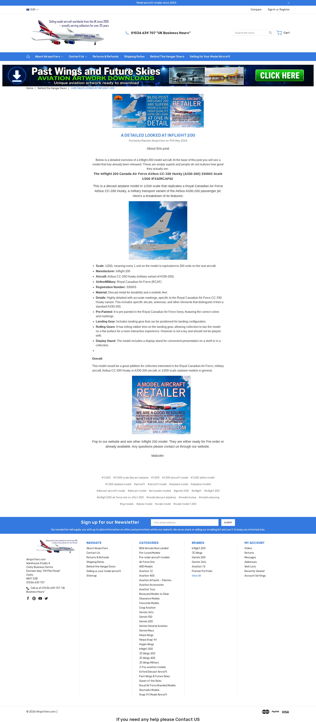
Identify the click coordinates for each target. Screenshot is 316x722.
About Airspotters (48, 56)
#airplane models (201, 484)
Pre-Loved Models (149, 552)
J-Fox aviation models (152, 667)
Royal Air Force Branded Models (157, 685)
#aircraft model (157, 484)
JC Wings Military (149, 662)
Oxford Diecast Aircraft (153, 671)
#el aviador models (160, 490)
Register (285, 9)
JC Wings (197, 552)
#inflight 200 (212, 490)
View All (196, 575)
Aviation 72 (146, 571)
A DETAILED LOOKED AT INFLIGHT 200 (158, 135)
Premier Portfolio (202, 571)
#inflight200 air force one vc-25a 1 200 (120, 497)
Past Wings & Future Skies (154, 676)
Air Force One (147, 562)
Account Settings (255, 575)
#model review (187, 497)
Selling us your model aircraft (210, 56)
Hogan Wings (146, 644)
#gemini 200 (181, 490)
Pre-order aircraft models (154, 557)
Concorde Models (149, 603)
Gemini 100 (145, 616)
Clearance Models (149, 598)
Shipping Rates (134, 56)
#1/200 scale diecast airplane (130, 477)
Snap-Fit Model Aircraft (153, 694)
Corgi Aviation (147, 607)
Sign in (271, 9)
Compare (256, 9)
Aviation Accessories (151, 584)
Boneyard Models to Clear (154, 594)
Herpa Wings (146, 635)
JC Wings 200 (147, 653)
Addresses (250, 562)
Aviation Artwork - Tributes (155, 580)
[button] (158, 75)
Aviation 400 (147, 575)
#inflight (196, 490)
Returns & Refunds (106, 56)
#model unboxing (209, 497)
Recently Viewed (254, 571)
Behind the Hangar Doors (167, 56)
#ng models (127, 504)
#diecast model (137, 490)
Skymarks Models (149, 690)
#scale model (163, 504)
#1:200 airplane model (118, 484)
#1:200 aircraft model (175, 477)
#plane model (144, 504)
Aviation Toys (147, 589)
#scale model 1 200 (184, 504)
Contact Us (77, 56)
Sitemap (91, 575)
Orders (248, 548)
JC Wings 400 (147, 658)
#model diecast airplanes (161, 497)
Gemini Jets (146, 612)
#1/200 (106, 477)
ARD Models (146, 566)
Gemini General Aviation (153, 626)
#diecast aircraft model (111, 490)
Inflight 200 (146, 648)
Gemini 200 (146, 621)
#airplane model (178, 484)
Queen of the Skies (150, 680)
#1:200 (155, 477)
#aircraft (139, 484)
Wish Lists (250, 566)
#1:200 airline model (203, 477)
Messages (250, 557)
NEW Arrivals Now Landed (153, 548)
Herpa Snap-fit (148, 639)
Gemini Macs (146, 630)
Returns (249, 552)
